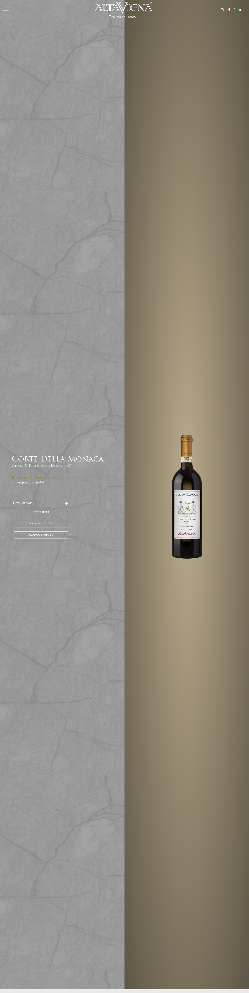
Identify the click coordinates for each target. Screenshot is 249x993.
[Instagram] (222, 9)
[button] (41, 503)
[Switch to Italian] (240, 10)
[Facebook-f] (229, 9)
